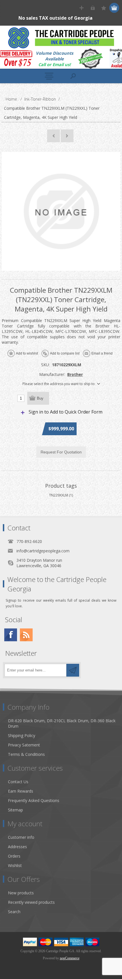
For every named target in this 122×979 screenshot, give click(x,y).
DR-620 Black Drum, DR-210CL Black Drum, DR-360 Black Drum (61, 723)
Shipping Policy (21, 735)
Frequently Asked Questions (33, 800)
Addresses (17, 846)
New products (21, 892)
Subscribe (72, 670)
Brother (75, 374)
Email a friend (102, 353)
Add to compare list (64, 353)
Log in (93, 8)
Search (14, 911)
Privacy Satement (24, 745)
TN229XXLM (58, 495)
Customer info (21, 837)
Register (82, 8)
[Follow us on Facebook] (10, 634)
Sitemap (15, 810)
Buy (40, 398)
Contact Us (18, 781)
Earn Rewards (20, 791)
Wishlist (15, 865)
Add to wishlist (27, 353)
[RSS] (26, 634)
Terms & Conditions (26, 754)
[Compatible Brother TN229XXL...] (53, 135)
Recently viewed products (31, 902)
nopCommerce (69, 958)
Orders (14, 856)
